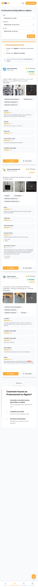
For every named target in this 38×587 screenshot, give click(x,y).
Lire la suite (6, 82)
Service (5, 28)
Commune (5, 21)
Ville (4, 15)
